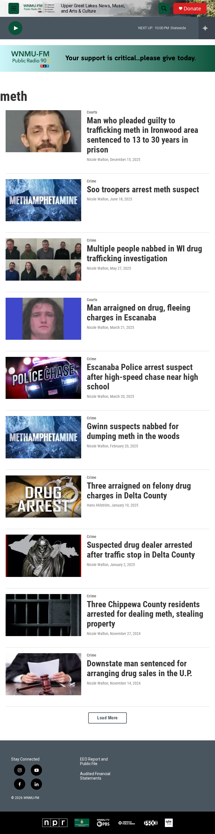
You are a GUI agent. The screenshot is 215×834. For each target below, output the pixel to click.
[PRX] (151, 823)
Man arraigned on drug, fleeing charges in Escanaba (138, 312)
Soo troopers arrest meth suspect (143, 189)
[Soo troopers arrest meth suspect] (43, 200)
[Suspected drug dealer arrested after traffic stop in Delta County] (43, 556)
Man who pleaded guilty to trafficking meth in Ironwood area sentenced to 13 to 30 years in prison (142, 134)
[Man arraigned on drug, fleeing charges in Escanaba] (43, 319)
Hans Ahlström (98, 505)
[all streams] (206, 28)
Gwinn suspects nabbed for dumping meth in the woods (133, 431)
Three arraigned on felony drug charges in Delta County (139, 490)
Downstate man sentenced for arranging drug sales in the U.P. (139, 668)
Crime (91, 181)
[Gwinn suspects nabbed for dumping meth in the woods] (43, 437)
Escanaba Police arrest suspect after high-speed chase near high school (142, 377)
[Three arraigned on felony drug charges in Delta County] (43, 496)
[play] (15, 28)
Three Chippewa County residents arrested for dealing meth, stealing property (145, 614)
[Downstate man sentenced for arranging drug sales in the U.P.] (43, 674)
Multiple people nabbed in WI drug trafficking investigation (144, 253)
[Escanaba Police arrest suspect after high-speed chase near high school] (43, 378)
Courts (92, 112)
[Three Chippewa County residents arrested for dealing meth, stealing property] (43, 615)
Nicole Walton (97, 159)
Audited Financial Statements (95, 776)
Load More (107, 717)
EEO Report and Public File (94, 761)
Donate (192, 8)
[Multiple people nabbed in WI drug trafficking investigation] (43, 259)
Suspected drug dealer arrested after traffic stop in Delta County (141, 550)
